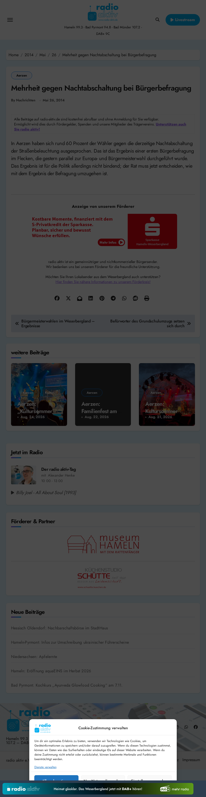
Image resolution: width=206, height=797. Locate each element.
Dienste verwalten (45, 767)
